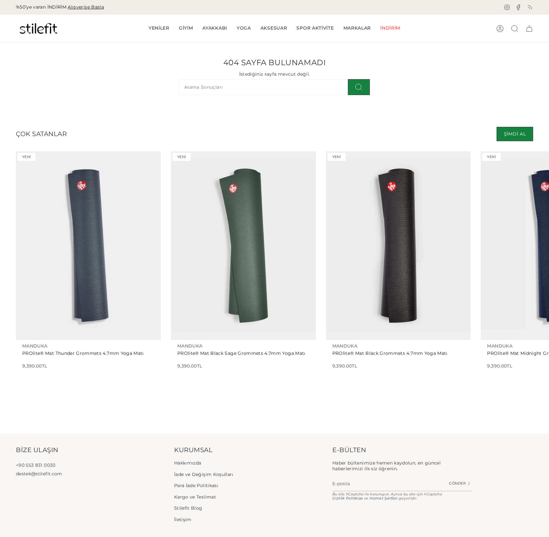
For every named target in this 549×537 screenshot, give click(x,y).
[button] (186, 28)
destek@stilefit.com (39, 474)
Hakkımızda (187, 463)
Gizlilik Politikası (347, 498)
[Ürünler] (529, 28)
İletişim (183, 519)
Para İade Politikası (196, 485)
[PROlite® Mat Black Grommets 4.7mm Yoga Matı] (398, 245)
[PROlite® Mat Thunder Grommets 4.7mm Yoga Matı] (88, 245)
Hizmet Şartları (383, 498)
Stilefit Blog (188, 508)
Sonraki (539, 245)
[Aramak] (359, 87)
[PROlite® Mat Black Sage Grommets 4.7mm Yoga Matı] (243, 245)
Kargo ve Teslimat (195, 497)
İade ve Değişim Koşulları (204, 474)
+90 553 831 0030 (36, 465)
